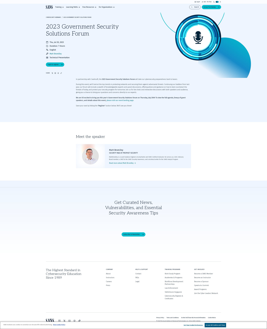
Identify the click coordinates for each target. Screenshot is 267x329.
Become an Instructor (202, 278)
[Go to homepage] (49, 7)
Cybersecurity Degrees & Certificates (174, 297)
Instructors (110, 278)
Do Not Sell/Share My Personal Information (193, 317)
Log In (198, 2)
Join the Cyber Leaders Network (206, 293)
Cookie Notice (212, 317)
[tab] (59, 7)
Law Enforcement (171, 288)
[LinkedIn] (59, 321)
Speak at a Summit (201, 285)
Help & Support (141, 269)
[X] (64, 321)
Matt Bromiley (56, 54)
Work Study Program (172, 274)
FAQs (137, 278)
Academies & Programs (173, 278)
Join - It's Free (208, 2)
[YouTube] (69, 321)
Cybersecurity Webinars (53, 17)
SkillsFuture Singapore (173, 292)
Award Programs (200, 289)
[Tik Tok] (79, 321)
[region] (133, 325)
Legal (137, 281)
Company (109, 269)
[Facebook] (74, 321)
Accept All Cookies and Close (215, 325)
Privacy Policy (160, 317)
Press (108, 285)
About (108, 274)
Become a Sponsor (201, 281)
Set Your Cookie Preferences (193, 325)
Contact (138, 274)
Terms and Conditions (173, 317)
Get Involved (199, 269)
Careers (109, 281)
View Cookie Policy (59, 324)
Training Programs (172, 269)
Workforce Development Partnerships (174, 283)
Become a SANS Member (203, 274)
